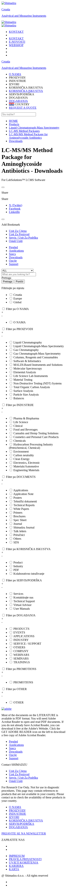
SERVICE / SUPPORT (27, 643)
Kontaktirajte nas (23, 597)
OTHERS (19, 647)
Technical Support (24, 601)
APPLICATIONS (23, 636)
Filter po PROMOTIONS (21, 669)
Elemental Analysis (24, 372)
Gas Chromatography (26, 349)
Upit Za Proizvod (19, 774)
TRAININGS (21, 662)
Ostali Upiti (16, 781)
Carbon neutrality (23, 455)
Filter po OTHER (16, 689)
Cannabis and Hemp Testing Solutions (35, 433)
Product (18, 562)
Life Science (20, 422)
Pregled (13, 247)
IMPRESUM (17, 855)
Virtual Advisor (22, 604)
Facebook (14, 208)
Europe (17, 298)
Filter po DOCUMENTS (21, 476)
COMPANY (20, 651)
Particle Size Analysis (26, 394)
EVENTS (19, 632)
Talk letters (19, 531)
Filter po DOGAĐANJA (21, 615)
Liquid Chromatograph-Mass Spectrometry (38, 346)
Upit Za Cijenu (18, 771)
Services (18, 593)
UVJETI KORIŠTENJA (23, 862)
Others (17, 538)
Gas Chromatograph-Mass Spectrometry (37, 353)
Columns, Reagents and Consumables (35, 357)
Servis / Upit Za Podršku (23, 777)
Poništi (19, 281)
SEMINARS (21, 658)
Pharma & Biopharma (26, 418)
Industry (18, 566)
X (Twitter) (15, 205)
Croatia (5, 9)
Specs (12, 254)
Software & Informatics (27, 361)
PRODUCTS (21, 628)
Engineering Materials (26, 470)
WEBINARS (21, 654)
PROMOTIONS (23, 682)
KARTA (14, 869)
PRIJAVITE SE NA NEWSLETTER (23, 833)
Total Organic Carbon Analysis (31, 387)
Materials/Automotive (26, 466)
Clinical (18, 425)
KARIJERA (16, 865)
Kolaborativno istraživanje (28, 573)
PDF (16, 569)
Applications (16, 250)
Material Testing (22, 379)
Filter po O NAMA (17, 309)
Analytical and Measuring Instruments (23, 15)
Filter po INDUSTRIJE (20, 405)
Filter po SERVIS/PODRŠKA (24, 580)
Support (13, 264)
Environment (21, 451)
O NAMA (19, 322)
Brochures (19, 516)
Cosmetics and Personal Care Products (36, 437)
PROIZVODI (17, 810)
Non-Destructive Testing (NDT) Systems (37, 383)
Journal (17, 523)
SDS (16, 542)
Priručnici (19, 534)
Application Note (23, 494)
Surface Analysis (23, 390)
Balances (18, 398)
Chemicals (19, 440)
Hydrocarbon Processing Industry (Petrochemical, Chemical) (31, 446)
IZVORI (14, 817)
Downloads (16, 257)
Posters (17, 497)
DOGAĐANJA (18, 101)
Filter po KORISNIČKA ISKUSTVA (28, 549)
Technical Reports (24, 505)
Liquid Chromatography (27, 342)
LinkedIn (14, 212)
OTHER (18, 702)
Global (17, 302)
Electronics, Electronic (26, 462)
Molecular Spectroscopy (27, 368)
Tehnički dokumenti (25, 501)
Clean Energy (21, 459)
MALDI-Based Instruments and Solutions (38, 364)
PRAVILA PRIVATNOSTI (25, 859)
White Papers (21, 508)
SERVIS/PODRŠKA (21, 823)
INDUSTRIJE (17, 813)
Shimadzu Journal (23, 527)
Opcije (13, 260)
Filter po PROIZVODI (19, 329)
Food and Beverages (25, 429)
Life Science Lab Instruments (30, 376)
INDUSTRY (21, 639)
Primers (17, 512)
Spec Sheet (19, 520)
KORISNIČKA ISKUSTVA (26, 91)
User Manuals (21, 608)
